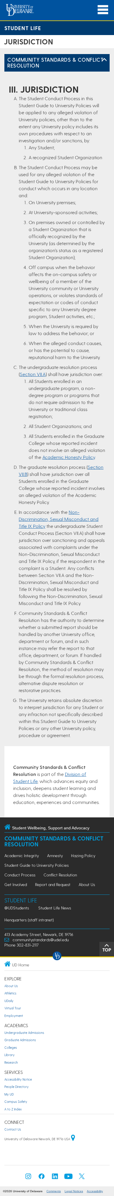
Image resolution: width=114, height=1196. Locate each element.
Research (11, 1062)
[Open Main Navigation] (103, 9)
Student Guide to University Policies (36, 865)
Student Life (22, 28)
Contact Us (12, 1129)
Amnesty (55, 855)
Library (9, 1055)
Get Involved (15, 884)
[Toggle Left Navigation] (104, 60)
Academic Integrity (21, 855)
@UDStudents (16, 907)
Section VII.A (33, 374)
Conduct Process (19, 874)
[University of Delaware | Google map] (73, 1139)
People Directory (16, 1086)
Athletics (10, 993)
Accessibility (95, 1191)
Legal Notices (74, 1191)
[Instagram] (28, 1178)
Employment (13, 1016)
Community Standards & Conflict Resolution (55, 62)
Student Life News (54, 907)
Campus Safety (15, 1101)
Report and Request (52, 884)
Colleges (10, 1047)
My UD (9, 1094)
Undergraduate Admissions (24, 1032)
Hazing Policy (83, 855)
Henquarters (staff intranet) (29, 919)
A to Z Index (13, 1109)
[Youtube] (68, 1178)
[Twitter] (82, 1178)
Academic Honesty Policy (68, 457)
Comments (53, 1191)
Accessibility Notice (18, 1079)
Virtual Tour (12, 1008)
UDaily (8, 1001)
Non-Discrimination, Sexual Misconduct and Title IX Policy (59, 519)
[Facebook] (41, 1178)
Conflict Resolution (60, 874)
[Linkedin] (55, 1178)
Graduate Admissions (20, 1040)
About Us (87, 884)
